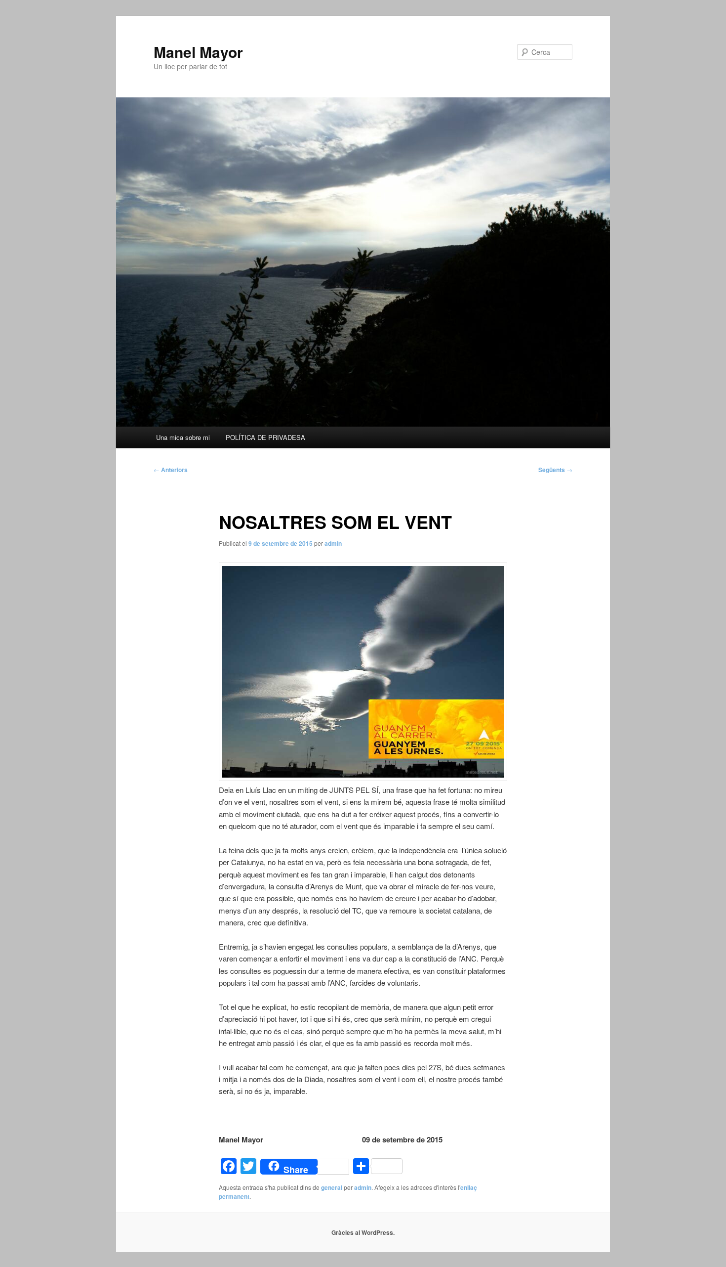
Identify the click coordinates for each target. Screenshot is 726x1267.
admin (333, 543)
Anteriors (171, 469)
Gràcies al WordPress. (363, 1232)
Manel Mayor (198, 51)
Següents (555, 469)
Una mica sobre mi (183, 437)
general (331, 1187)
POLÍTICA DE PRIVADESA (265, 437)
